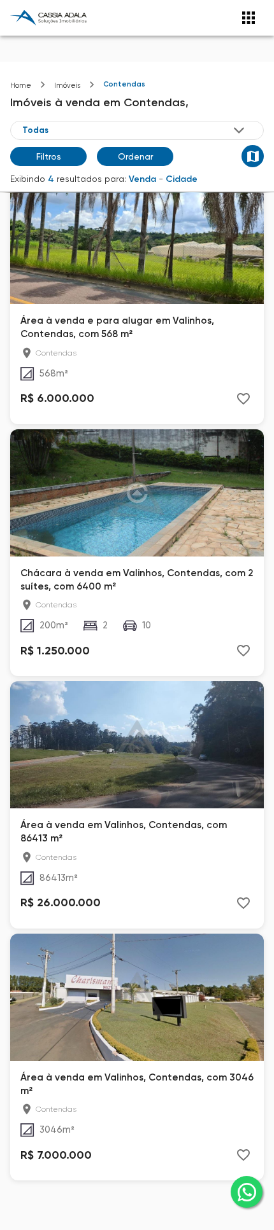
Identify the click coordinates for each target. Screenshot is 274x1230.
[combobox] (134, 130)
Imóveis (67, 85)
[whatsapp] (247, 1192)
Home (20, 85)
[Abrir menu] (248, 18)
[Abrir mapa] (253, 156)
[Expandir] (239, 130)
